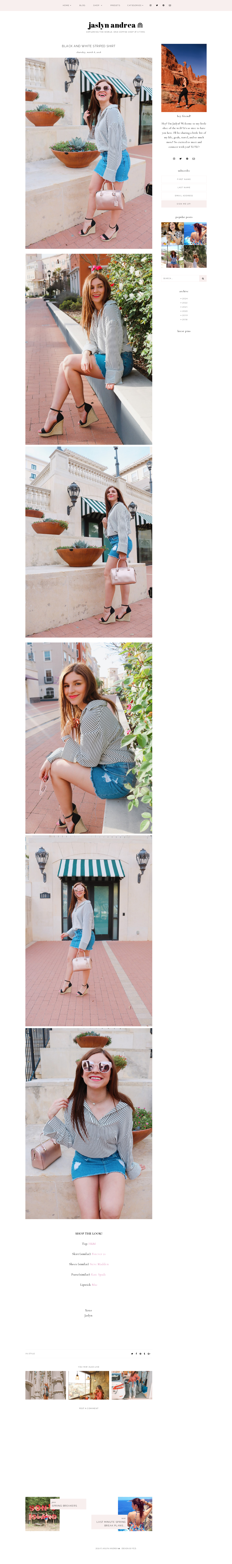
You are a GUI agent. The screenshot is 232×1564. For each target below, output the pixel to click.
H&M (92, 1244)
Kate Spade (98, 1274)
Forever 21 (98, 1254)
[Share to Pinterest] (141, 1353)
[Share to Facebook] (136, 1353)
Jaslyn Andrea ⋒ (116, 25)
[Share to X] (132, 1353)
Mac (95, 1285)
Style (32, 1353)
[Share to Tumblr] (144, 1353)
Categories (134, 5)
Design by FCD (129, 1548)
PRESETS (115, 5)
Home (66, 5)
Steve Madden (99, 1264)
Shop (96, 5)
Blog (82, 5)
